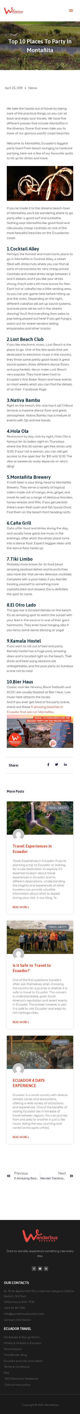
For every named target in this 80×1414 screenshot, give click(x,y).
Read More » (21, 907)
